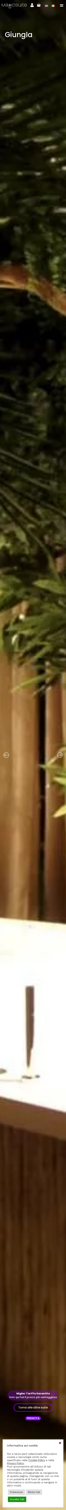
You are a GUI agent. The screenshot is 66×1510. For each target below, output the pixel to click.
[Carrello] (38, 5)
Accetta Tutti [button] (17, 1499)
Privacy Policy (15, 1463)
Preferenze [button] (16, 1492)
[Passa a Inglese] (46, 5)
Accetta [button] (59, 1442)
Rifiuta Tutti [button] (34, 1492)
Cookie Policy (36, 1460)
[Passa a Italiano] (53, 5)
